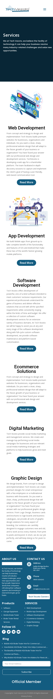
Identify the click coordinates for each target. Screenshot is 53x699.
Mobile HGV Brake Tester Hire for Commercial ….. (23, 643)
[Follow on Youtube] (18, 632)
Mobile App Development (36, 611)
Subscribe (26, 671)
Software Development (35, 615)
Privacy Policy (26, 696)
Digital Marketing (33, 622)
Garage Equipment (11, 611)
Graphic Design (32, 625)
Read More (26, 182)
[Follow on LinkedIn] (13, 632)
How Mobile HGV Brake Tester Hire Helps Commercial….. (26, 647)
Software (7, 608)
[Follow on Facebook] (4, 632)
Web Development (34, 608)
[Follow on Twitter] (9, 632)
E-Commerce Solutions (35, 618)
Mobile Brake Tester (11, 615)
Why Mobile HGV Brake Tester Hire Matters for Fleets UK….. (26, 657)
